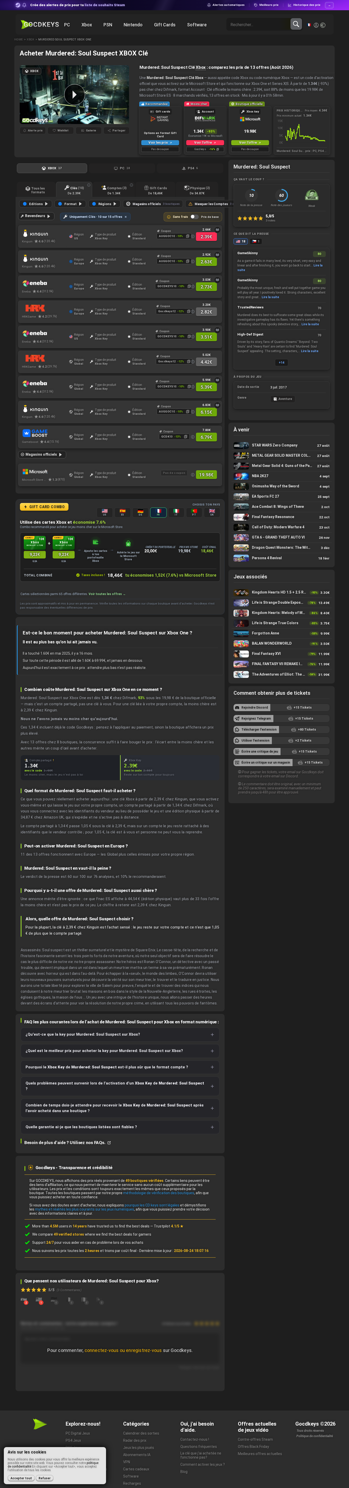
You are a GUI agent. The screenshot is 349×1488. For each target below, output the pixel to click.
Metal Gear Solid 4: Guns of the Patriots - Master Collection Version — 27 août (281, 466)
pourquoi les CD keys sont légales (152, 1205)
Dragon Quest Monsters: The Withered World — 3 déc (281, 548)
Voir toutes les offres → (107, 594)
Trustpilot (168, 1226)
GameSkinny (247, 253)
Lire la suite (270, 297)
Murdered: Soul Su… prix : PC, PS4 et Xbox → (302, 151)
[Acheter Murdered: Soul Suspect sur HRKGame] (44, 308)
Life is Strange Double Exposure (281, 603)
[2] (24, 1299)
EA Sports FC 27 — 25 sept (281, 497)
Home (18, 39)
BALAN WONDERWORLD (281, 644)
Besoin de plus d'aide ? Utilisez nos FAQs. (65, 1142)
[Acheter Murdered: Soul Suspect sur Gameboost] (44, 433)
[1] (39, 1299)
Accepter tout (21, 1478)
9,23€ (35, 554)
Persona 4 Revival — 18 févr (281, 558)
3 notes (270, 220)
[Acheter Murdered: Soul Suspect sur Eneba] (44, 283)
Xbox (30, 39)
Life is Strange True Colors (281, 623)
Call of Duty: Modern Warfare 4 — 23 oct (281, 527)
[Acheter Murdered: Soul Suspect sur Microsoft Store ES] (44, 471)
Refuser (45, 1478)
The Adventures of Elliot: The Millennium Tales (281, 674)
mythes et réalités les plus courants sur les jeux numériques (84, 1209)
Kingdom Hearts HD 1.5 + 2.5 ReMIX (281, 593)
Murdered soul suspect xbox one (64, 39)
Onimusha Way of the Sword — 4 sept (281, 486)
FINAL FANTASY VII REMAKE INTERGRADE (281, 664)
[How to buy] (217, 230)
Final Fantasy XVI (281, 654)
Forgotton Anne (281, 634)
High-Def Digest (250, 334)
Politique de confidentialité (314, 1436)
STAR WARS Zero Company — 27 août (281, 446)
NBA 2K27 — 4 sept (281, 476)
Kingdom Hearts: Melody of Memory (281, 613)
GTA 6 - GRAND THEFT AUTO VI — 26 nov (281, 538)
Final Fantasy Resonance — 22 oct (281, 517)
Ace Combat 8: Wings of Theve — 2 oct (281, 507)
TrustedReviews (250, 307)
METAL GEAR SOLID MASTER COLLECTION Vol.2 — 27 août (281, 456)
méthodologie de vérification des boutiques (158, 1193)
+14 (281, 362)
